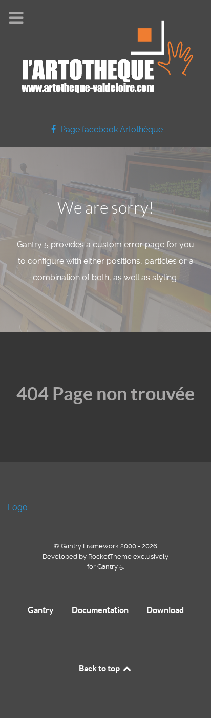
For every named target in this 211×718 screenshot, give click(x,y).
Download (165, 610)
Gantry (41, 610)
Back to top (100, 668)
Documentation (100, 610)
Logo (18, 507)
